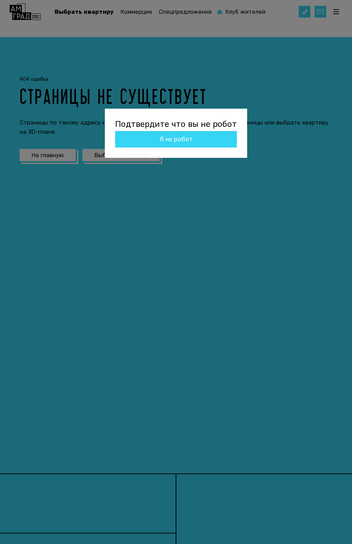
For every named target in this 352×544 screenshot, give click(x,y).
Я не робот (176, 139)
